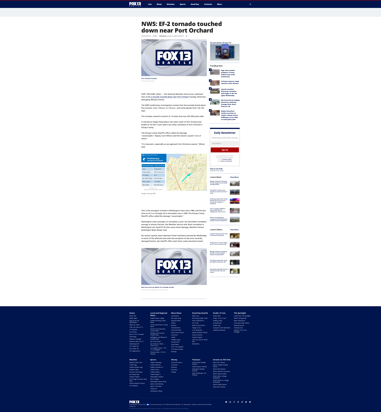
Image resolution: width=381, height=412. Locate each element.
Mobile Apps (133, 318)
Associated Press (146, 36)
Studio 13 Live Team (219, 318)
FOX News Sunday (177, 349)
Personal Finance (176, 362)
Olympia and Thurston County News (157, 334)
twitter (246, 402)
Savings (173, 372)
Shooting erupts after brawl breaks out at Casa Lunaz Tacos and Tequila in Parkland (219, 201)
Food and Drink (176, 330)
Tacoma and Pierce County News (159, 325)
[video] (235, 236)
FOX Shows (133, 332)
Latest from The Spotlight (242, 316)
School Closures (197, 335)
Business (174, 367)
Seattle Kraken (155, 372)
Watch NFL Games (219, 362)
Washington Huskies (156, 377)
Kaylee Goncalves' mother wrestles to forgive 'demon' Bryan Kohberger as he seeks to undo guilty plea (229, 115)
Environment (175, 342)
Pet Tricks (195, 323)
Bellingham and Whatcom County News (158, 338)
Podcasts (196, 359)
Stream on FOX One (221, 359)
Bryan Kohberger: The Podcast (199, 374)
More (219, 4)
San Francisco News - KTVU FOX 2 (157, 345)
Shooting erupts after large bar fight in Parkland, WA (218, 261)
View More (234, 177)
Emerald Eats (217, 323)
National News (176, 321)
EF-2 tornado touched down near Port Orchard (168, 97)
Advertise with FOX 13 (136, 341)
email (250, 402)
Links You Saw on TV (136, 327)
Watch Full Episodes (240, 318)
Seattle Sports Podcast (199, 367)
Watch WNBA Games (220, 384)
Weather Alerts (134, 370)
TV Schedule (133, 329)
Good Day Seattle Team (200, 318)
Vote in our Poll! (216, 169)
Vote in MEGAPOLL (198, 321)
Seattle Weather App (136, 367)
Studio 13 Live (219, 313)
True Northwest (197, 330)
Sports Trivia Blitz (156, 386)
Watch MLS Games (219, 387)
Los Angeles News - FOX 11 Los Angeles (158, 349)
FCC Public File (134, 346)
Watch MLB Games (219, 369)
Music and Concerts (177, 332)
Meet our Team (134, 325)
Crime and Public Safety (241, 323)
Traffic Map (133, 365)
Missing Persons (239, 325)
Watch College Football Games (220, 366)
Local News (175, 316)
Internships (132, 337)
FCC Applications (134, 351)
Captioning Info (134, 344)
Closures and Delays (135, 372)
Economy (174, 370)
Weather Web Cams (135, 362)
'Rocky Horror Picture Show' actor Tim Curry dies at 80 (219, 243)
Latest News (215, 177)
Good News (175, 344)
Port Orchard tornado (149, 78)
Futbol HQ (153, 389)
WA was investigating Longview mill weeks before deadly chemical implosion (219, 219)
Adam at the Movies (198, 325)
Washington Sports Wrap (158, 381)
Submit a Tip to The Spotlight (240, 331)
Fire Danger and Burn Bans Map (138, 380)
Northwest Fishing (156, 391)
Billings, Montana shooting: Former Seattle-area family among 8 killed (218, 182)
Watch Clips (216, 316)
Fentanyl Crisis (238, 328)
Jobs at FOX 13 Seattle (136, 334)
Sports (153, 359)
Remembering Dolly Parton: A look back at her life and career (219, 270)
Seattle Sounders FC (156, 367)
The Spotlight (240, 313)
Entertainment (175, 328)
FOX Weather (133, 386)
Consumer (174, 335)
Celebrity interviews (219, 330)
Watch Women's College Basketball (221, 381)
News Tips (132, 316)
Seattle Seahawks (156, 362)
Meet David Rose (239, 321)
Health (173, 337)
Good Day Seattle (200, 313)
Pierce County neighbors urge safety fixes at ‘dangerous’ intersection (217, 210)
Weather (155, 36)
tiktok (238, 402)
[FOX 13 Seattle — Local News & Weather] (135, 4)
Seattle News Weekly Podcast (199, 363)
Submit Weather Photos (199, 332)
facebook (234, 402)
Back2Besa (195, 344)
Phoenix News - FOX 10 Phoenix (157, 353)
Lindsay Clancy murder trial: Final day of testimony (219, 234)
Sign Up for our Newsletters (134, 321)
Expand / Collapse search (250, 4)
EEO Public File (134, 349)
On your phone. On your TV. (220, 43)
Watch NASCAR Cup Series (221, 371)
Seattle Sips (216, 325)
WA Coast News (155, 341)
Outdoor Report (197, 337)
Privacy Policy (227, 159)
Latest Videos (216, 229)
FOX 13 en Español (177, 347)
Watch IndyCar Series (220, 374)
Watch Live (195, 316)
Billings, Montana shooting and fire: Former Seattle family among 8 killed (218, 253)
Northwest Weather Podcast (198, 370)
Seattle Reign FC (155, 374)
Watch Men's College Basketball (220, 377)
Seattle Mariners (155, 365)
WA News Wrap (176, 318)
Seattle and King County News (158, 321)
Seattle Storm (154, 370)
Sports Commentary (156, 384)
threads (242, 402)
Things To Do (196, 328)
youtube (226, 402)
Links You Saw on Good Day (199, 340)
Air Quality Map (134, 374)
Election (173, 325)
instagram (230, 402)
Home (132, 313)
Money (174, 359)
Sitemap (173, 351)
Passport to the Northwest (221, 328)
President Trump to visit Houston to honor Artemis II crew (218, 191)
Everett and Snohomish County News (157, 330)
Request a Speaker (135, 339)
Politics (173, 323)
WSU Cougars (154, 379)
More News (176, 313)
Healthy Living (175, 340)
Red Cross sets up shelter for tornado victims (157, 287)
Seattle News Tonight (157, 318)
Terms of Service (226, 161)
